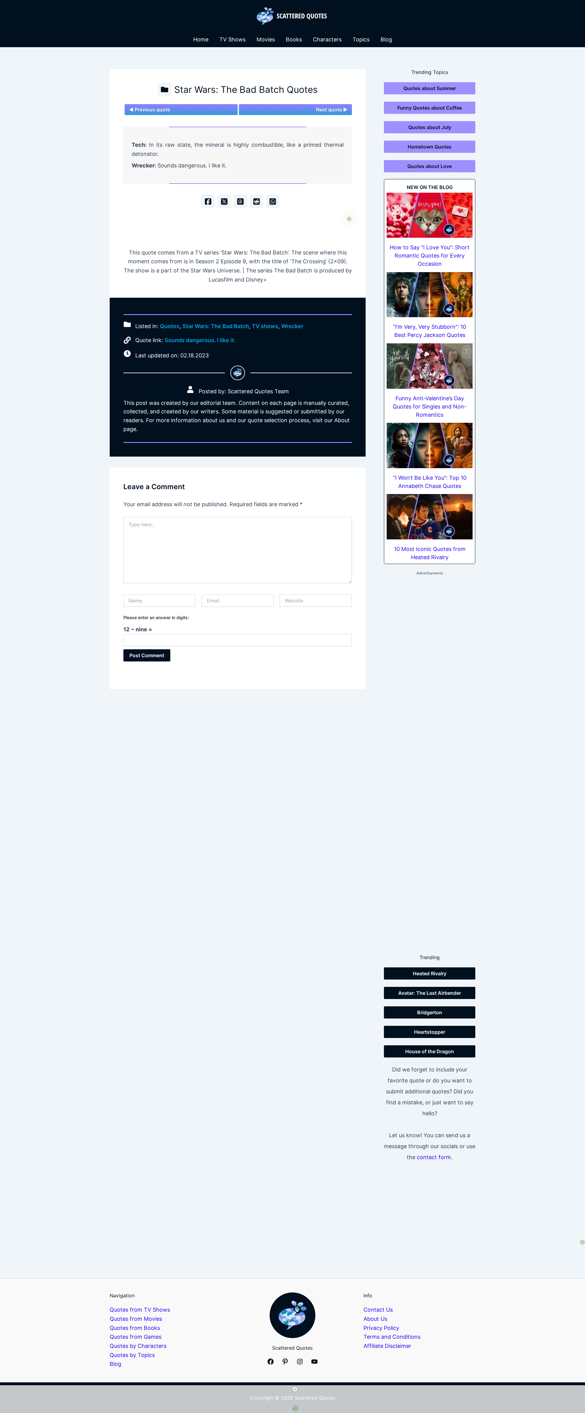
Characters (327, 39)
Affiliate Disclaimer (387, 1346)
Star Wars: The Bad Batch (216, 326)
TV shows (265, 326)
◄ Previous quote (149, 110)
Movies (266, 39)
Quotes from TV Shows (140, 1309)
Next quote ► (332, 110)
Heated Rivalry (429, 973)
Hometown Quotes (430, 147)
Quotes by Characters (138, 1346)
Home (200, 39)
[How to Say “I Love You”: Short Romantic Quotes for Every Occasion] (430, 215)
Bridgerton (429, 1012)
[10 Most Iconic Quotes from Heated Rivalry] (430, 516)
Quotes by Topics (132, 1355)
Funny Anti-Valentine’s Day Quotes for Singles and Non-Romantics (429, 406)
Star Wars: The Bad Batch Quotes (246, 89)
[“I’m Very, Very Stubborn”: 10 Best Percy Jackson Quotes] (430, 294)
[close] (295, 1389)
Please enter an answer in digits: (156, 617)
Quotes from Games (135, 1337)
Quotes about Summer (429, 88)
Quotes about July (429, 127)
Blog (386, 39)
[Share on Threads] (240, 201)
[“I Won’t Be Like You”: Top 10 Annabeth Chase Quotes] (430, 445)
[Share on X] (224, 201)
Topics (361, 39)
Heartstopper (429, 1032)
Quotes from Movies (136, 1319)
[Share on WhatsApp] (272, 201)
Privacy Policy (381, 1328)
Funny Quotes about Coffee (429, 108)
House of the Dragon (429, 1051)
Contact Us (378, 1309)
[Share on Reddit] (256, 201)
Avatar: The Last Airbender (429, 993)
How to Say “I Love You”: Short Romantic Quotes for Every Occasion (430, 255)
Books (294, 39)
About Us (375, 1319)
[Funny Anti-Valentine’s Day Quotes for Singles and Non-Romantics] (430, 366)
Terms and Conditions (391, 1337)
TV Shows (232, 39)
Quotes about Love (429, 166)
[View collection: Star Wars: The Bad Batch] (164, 89)
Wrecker (292, 326)
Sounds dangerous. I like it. (200, 340)
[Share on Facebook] (208, 201)
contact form (434, 1157)
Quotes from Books (135, 1328)
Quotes (169, 326)
